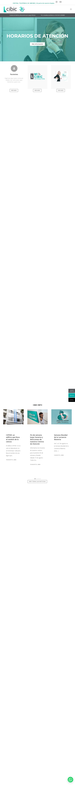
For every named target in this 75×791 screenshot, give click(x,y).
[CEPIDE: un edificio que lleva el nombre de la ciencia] (13, 420)
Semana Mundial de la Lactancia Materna (61, 437)
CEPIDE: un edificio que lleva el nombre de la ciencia (13, 438)
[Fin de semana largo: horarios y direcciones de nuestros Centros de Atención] (37, 420)
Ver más (14, 90)
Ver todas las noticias (37, 481)
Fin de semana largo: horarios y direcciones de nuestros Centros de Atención (37, 439)
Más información (37, 44)
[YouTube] (60, 2)
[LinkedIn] (56, 2)
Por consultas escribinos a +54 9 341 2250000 (39, 15)
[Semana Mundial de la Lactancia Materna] (61, 420)
